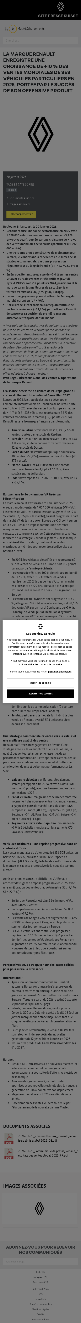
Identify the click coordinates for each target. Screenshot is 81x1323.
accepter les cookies (40, 693)
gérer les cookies (40, 682)
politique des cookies (59, 671)
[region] (40, 661)
